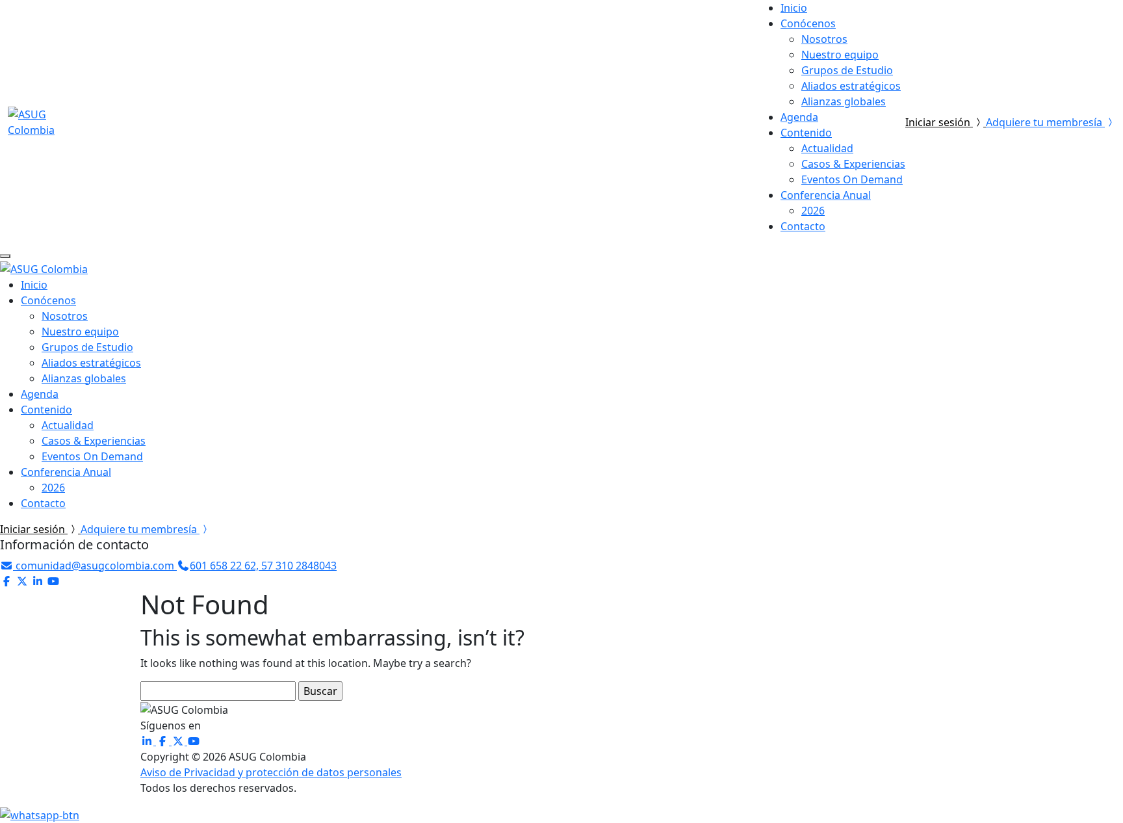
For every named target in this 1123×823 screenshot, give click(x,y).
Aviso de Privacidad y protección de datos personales (271, 772)
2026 (813, 210)
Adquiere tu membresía (1045, 122)
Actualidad (827, 148)
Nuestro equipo (840, 54)
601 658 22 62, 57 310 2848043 (263, 565)
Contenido (806, 132)
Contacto (803, 226)
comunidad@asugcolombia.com (95, 565)
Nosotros (824, 39)
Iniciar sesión (939, 122)
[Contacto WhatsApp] (39, 814)
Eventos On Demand (852, 179)
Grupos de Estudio (847, 70)
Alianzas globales (843, 101)
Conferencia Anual (826, 195)
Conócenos (808, 23)
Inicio (794, 8)
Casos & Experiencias (853, 164)
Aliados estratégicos (851, 86)
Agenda (799, 117)
